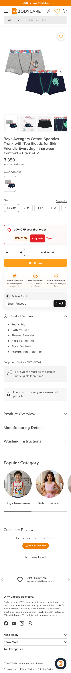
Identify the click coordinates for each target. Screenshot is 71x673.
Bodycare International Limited (27, 663)
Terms (50, 238)
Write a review (35, 546)
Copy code (37, 238)
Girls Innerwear (50, 503)
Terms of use (10, 669)
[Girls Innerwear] (50, 484)
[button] (65, 11)
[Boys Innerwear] (18, 484)
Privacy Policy (27, 669)
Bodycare (9, 362)
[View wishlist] (57, 11)
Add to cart (47, 252)
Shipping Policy (45, 669)
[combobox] (35, 20)
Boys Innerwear (17, 503)
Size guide (61, 201)
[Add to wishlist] (61, 36)
